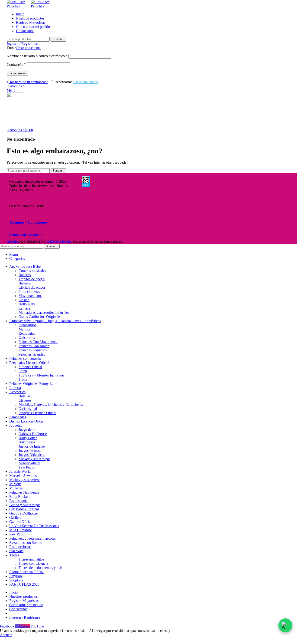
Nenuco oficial (29, 463)
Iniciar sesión (17, 73)
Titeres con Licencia (33, 563)
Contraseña (16, 64)
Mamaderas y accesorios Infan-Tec (44, 312)
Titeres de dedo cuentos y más (40, 568)
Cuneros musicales (32, 271)
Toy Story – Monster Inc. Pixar (41, 375)
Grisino (24, 300)
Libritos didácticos (32, 287)
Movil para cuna (30, 296)
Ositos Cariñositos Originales (40, 317)
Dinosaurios (27, 325)
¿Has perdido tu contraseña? (27, 82)
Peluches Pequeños (33, 350)
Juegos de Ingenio (32, 446)
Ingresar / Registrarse (24, 617)
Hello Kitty (27, 304)
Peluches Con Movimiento (38, 342)
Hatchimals (27, 442)
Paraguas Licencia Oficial (37, 413)
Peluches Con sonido (34, 346)
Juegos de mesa (30, 450)
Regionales (27, 333)
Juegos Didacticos (32, 455)
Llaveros (25, 400)
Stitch (23, 371)
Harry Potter (28, 438)
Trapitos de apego (32, 279)
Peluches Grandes (32, 354)
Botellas (24, 396)
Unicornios (27, 338)
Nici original (28, 409)
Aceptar (6, 635)
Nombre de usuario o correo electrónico (37, 56)
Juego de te (27, 430)
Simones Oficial (30, 367)
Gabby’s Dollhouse (33, 434)
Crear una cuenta (28, 48)
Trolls (23, 379)
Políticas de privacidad (27, 235)
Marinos (25, 329)
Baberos (25, 275)
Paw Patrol (27, 467)
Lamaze (24, 308)
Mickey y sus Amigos (34, 459)
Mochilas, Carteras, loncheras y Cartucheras (51, 404)
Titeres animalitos (31, 559)
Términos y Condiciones (28, 222)
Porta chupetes (29, 292)
